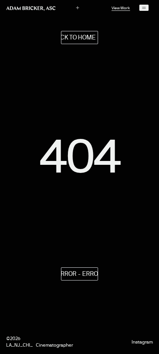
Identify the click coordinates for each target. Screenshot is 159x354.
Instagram (142, 342)
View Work (121, 8)
